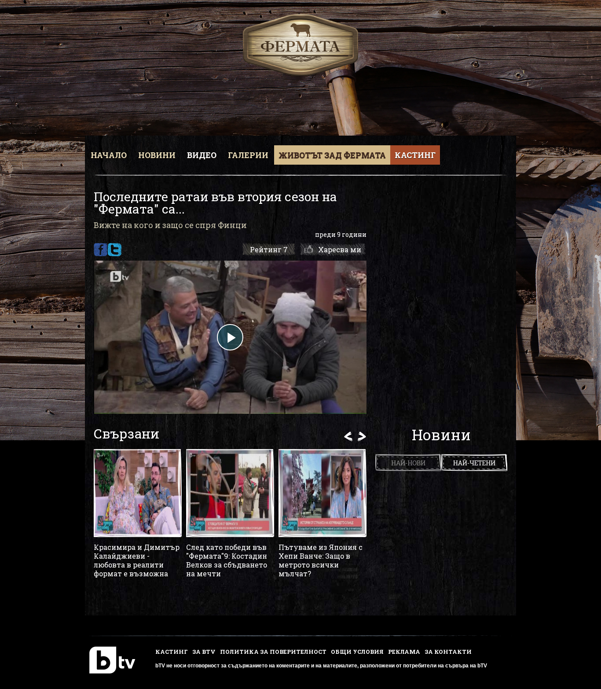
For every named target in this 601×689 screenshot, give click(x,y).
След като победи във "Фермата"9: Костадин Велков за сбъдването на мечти (226, 560)
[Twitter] (114, 249)
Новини (157, 155)
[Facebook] (100, 249)
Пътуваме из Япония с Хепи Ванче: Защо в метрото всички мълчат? (321, 560)
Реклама (404, 652)
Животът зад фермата (332, 155)
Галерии (248, 155)
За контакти (448, 652)
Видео (201, 155)
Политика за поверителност (273, 652)
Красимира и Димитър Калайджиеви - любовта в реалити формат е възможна (137, 560)
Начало (109, 155)
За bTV (204, 652)
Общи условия (357, 652)
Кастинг (415, 155)
